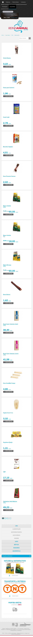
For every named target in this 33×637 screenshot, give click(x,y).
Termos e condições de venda (8, 629)
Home (3, 2)
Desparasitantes (16, 532)
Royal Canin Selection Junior (10, 353)
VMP (4, 472)
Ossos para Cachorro (8, 87)
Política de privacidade (25, 629)
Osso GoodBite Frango (9, 383)
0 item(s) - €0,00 (14, 17)
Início (3, 35)
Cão (12, 35)
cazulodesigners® (15, 634)
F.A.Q (17, 629)
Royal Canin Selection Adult (10, 324)
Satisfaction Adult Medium (10, 501)
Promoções (4, 6)
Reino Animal (15, 2)
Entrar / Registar (14, 15)
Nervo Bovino (6, 294)
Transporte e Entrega (16, 630)
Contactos (23, 2)
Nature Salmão (7, 206)
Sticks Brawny (7, 58)
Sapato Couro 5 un (8, 412)
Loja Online (12, 6)
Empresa (8, 2)
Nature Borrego (7, 265)
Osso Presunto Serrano (9, 176)
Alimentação (17, 35)
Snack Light (6, 117)
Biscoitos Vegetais (8, 146)
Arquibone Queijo (7, 442)
